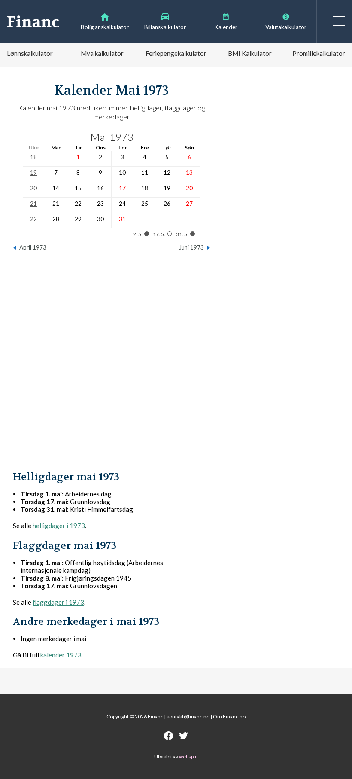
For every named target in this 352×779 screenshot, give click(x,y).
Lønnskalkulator (30, 53)
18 (33, 157)
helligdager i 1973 (59, 525)
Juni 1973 (191, 247)
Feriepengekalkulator (176, 53)
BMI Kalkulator (250, 53)
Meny (337, 21)
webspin (188, 756)
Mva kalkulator (102, 53)
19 (33, 172)
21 (33, 203)
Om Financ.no (229, 716)
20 (33, 188)
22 (33, 219)
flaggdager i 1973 (58, 602)
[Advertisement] (111, 364)
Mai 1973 (112, 137)
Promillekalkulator (318, 53)
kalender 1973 (61, 655)
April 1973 (32, 247)
